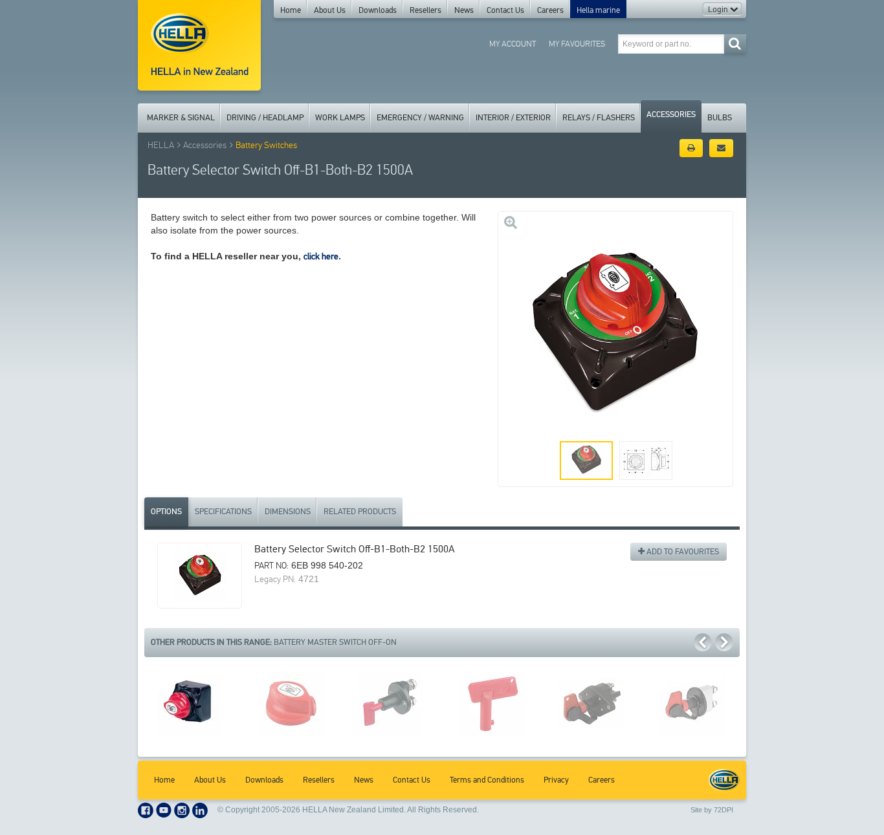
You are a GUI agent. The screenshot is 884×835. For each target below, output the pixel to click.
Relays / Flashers (598, 118)
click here (321, 256)
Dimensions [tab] (288, 511)
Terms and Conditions (487, 780)
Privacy (556, 780)
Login (719, 10)
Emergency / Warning (420, 118)
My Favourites (577, 44)
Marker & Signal (181, 118)
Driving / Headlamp (265, 118)
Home (290, 10)
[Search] (735, 43)
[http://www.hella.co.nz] (199, 45)
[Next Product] (724, 642)
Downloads (378, 10)
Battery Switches (266, 145)
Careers (550, 10)
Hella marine (598, 10)
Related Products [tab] (360, 511)
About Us (330, 10)
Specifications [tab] (223, 511)
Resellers (425, 10)
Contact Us (505, 10)
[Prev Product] (703, 642)
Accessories (671, 114)
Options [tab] (166, 511)
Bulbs (719, 118)
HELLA (161, 145)
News (464, 10)
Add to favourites (682, 552)
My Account (512, 44)
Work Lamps (340, 118)
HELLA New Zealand (724, 780)
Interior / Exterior (513, 118)
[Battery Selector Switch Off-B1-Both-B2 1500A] (199, 575)
